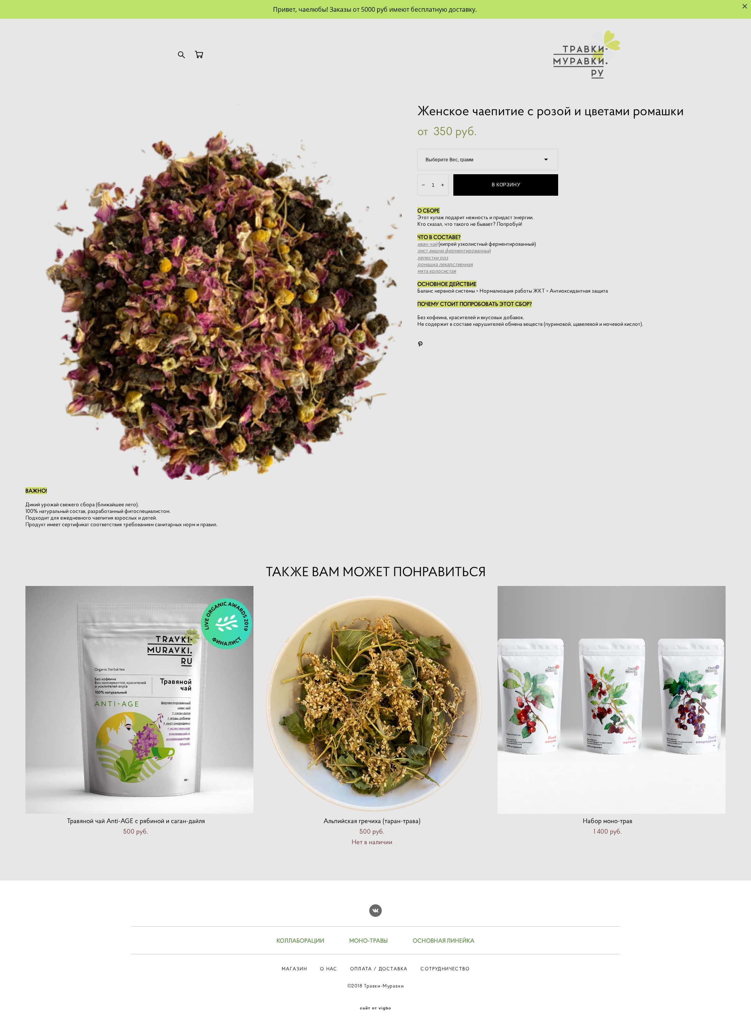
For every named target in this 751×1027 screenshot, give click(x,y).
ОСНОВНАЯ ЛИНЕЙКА (443, 940)
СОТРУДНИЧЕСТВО (445, 969)
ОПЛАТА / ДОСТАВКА (379, 969)
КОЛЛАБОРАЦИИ (300, 940)
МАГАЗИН (294, 969)
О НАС (328, 969)
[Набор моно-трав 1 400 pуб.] (612, 700)
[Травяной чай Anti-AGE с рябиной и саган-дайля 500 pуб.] (139, 700)
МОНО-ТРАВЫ (368, 940)
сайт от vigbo (375, 1008)
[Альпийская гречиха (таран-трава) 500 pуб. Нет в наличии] (375, 700)
